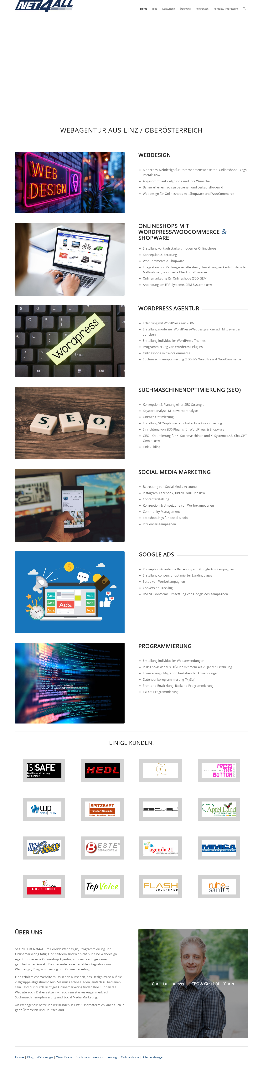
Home (19, 1057)
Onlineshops (130, 1057)
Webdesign (45, 1057)
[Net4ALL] (44, 8)
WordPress (64, 1057)
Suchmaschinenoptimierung (96, 1057)
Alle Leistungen (153, 1057)
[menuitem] (144, 8)
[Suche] (244, 8)
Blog (30, 1057)
